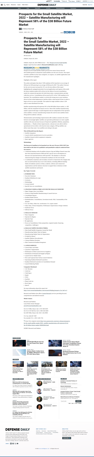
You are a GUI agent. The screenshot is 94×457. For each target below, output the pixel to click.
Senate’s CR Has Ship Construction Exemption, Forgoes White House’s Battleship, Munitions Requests (21, 403)
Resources (13, 4)
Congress (15, 390)
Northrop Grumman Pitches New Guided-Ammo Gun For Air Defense (72, 353)
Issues (18, 4)
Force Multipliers (47, 380)
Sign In (89, 4)
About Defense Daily (51, 431)
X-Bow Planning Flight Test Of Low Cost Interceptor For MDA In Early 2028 (18, 370)
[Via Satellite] (57, 1)
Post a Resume (78, 403)
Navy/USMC (37, 8)
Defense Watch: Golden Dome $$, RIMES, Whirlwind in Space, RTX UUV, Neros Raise (36, 352)
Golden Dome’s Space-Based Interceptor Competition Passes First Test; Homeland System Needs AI (72, 344)
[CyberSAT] (78, 1)
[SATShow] (64, 1)
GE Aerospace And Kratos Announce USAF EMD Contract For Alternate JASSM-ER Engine (46, 371)
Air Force (48, 8)
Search (78, 401)
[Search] (4, 5)
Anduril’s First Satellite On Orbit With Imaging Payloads (61, 370)
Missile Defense (16, 367)
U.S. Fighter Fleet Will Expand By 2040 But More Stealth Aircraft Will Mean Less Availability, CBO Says (22, 413)
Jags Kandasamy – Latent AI (50, 405)
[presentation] (39, 383)
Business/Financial (60, 8)
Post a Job (71, 403)
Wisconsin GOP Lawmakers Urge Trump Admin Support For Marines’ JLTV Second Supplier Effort (22, 392)
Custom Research (46, 293)
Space (19, 8)
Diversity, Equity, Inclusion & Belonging (44, 433)
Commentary (73, 8)
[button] (2, 5)
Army (28, 8)
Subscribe (85, 4)
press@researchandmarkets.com (32, 306)
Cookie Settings (39, 432)
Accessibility (55, 432)
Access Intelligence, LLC (44, 448)
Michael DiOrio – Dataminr (49, 390)
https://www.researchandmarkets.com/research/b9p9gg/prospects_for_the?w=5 (45, 290)
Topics (7, 4)
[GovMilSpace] (71, 1)
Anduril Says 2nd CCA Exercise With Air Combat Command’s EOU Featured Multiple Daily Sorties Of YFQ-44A (32, 372)
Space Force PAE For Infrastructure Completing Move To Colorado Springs (21, 382)
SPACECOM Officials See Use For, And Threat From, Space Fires (35, 343)
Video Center (25, 4)
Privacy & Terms (47, 432)
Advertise (38, 431)
